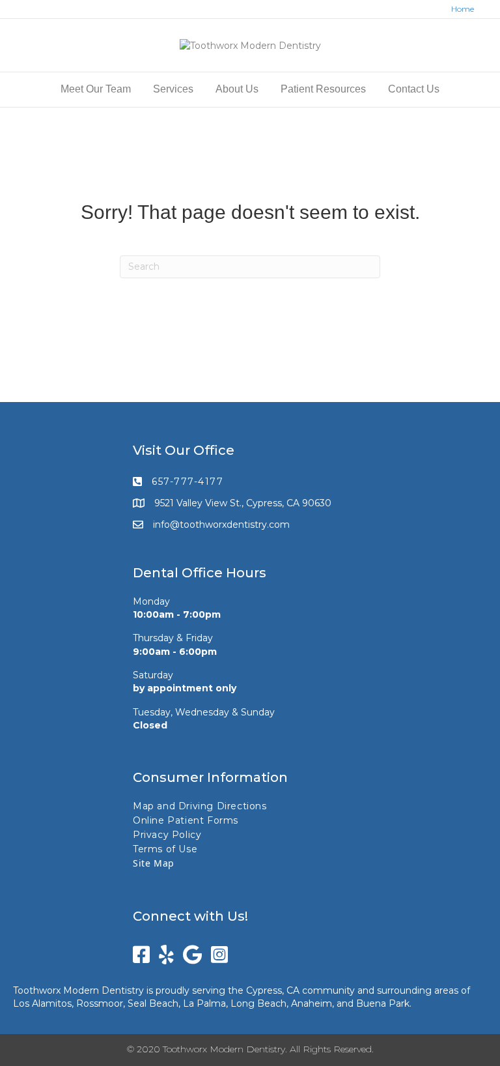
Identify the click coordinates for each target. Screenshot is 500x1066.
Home (462, 9)
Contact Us (413, 88)
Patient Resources (323, 88)
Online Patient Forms (185, 820)
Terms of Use (165, 849)
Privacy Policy (167, 835)
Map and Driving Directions (200, 806)
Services (173, 88)
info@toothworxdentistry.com (221, 524)
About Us (236, 88)
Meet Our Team (96, 88)
